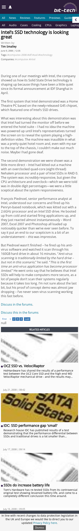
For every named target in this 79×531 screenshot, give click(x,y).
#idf (29, 55)
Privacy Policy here (45, 523)
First (4, 319)
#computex (21, 59)
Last (27, 319)
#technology (45, 55)
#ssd (35, 55)
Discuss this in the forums (20, 312)
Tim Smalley (8, 46)
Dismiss (39, 527)
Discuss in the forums (16, 304)
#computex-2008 (17, 55)
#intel (32, 59)
